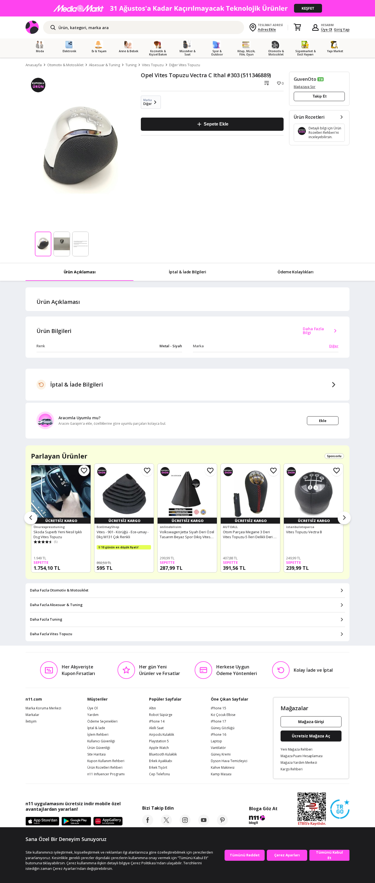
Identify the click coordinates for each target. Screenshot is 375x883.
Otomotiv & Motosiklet (65, 64)
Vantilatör (218, 748)
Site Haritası (96, 754)
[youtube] (203, 824)
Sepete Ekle (216, 124)
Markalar (32, 715)
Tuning (131, 64)
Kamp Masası (221, 774)
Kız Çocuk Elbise (223, 715)
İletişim (31, 721)
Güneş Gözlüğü (222, 728)
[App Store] (42, 821)
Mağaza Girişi (311, 721)
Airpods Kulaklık (161, 734)
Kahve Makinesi (222, 767)
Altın (152, 708)
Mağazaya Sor (304, 86)
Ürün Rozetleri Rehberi (104, 767)
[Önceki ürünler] (30, 518)
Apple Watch (159, 748)
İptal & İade (96, 728)
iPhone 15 (218, 708)
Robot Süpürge (160, 715)
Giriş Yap (341, 29)
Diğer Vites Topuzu (184, 64)
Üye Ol (326, 29)
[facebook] (147, 824)
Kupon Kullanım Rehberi (105, 761)
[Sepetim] (297, 27)
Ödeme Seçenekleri (102, 721)
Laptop (216, 741)
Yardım (93, 715)
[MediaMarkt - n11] (187, 8)
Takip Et (319, 96)
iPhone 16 (218, 734)
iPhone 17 (218, 721)
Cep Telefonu (159, 774)
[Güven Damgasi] (339, 809)
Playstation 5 (159, 741)
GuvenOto (305, 79)
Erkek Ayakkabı (160, 761)
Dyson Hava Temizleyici (229, 761)
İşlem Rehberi (97, 734)
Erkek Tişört (158, 767)
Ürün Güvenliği (98, 748)
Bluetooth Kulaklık (163, 754)
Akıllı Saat (156, 728)
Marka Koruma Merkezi (43, 708)
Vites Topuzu (152, 64)
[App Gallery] (108, 821)
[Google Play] (76, 821)
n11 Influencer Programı (106, 774)
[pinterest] (222, 824)
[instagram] (185, 824)
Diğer (333, 345)
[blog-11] (263, 820)
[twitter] (166, 824)
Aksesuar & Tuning (104, 64)
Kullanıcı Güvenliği (101, 741)
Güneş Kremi (221, 754)
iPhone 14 (156, 721)
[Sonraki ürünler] (344, 518)
